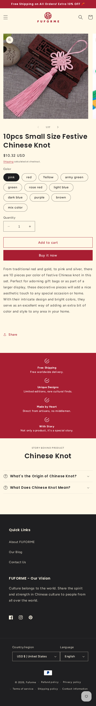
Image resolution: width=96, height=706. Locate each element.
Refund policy (49, 682)
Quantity (9, 217)
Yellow (48, 177)
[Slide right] (58, 127)
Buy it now (48, 255)
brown (61, 197)
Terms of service (23, 688)
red (29, 177)
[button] (5, 17)
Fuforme (31, 682)
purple (39, 197)
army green (74, 177)
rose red (35, 187)
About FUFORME (22, 542)
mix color (15, 207)
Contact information (75, 688)
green (12, 187)
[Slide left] (38, 127)
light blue (61, 187)
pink (11, 177)
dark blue (15, 197)
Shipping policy (48, 688)
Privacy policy (72, 682)
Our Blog (15, 552)
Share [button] (12, 335)
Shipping (8, 161)
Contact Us (17, 562)
